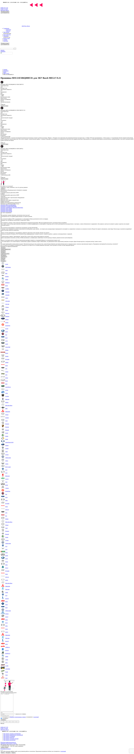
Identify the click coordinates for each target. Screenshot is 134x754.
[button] (1, 103)
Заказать (3, 188)
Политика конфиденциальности (8, 742)
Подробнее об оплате (6, 748)
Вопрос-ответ (6, 38)
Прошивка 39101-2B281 (6, 208)
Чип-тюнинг (6, 32)
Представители (7, 34)
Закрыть (13, 752)
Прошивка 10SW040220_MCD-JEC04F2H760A (12, 207)
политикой (36, 717)
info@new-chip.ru (5, 10)
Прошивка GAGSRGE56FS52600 (8, 206)
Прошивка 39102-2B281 (6, 210)
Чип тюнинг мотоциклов (9, 740)
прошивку (3, 51)
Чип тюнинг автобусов (8, 737)
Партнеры (8, 29)
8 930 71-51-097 (4, 9)
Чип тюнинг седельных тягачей (10, 738)
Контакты (5, 41)
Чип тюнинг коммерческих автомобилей (13, 735)
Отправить (3, 719)
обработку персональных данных (18, 717)
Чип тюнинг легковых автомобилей (12, 733)
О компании (6, 28)
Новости (8, 30)
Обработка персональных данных (9, 743)
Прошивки (6, 35)
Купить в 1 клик (4, 105)
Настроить (8, 752)
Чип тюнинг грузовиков (9, 736)
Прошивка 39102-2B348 (6, 211)
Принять (3, 752)
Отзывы (5, 39)
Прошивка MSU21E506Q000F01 (8, 205)
